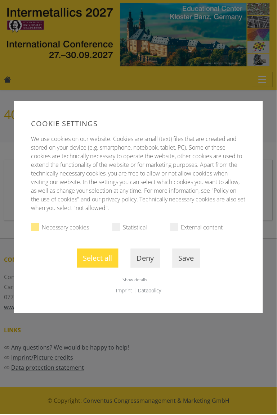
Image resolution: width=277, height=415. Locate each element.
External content (202, 227)
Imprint (124, 290)
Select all (97, 258)
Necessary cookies (65, 227)
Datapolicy (149, 290)
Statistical (135, 227)
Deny (145, 258)
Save (186, 258)
